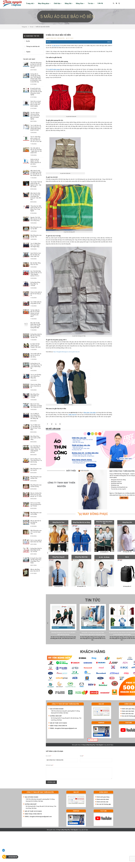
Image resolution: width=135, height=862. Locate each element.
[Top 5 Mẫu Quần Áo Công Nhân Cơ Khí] (26, 303)
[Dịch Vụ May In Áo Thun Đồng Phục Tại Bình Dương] (26, 460)
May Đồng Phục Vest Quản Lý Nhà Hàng (35, 437)
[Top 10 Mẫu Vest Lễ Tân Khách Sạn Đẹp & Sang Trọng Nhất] (26, 426)
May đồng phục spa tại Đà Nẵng (35, 513)
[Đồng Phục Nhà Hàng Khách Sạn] (104, 538)
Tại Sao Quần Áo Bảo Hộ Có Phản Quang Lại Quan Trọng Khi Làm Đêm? (35, 313)
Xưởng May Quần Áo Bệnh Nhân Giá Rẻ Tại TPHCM (36, 550)
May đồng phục (44, 3)
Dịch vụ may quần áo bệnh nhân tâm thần (36, 541)
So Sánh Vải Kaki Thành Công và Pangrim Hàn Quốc (35, 345)
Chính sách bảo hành (128, 711)
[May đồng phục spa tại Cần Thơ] (26, 236)
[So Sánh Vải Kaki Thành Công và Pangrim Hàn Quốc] (26, 345)
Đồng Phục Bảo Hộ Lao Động (81, 522)
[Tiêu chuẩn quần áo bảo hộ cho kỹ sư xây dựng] (26, 355)
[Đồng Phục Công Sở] (58, 572)
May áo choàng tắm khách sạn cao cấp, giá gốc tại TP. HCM (35, 494)
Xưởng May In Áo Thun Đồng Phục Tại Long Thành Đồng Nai (36, 366)
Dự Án (28, 41)
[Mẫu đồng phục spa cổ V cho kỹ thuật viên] (26, 532)
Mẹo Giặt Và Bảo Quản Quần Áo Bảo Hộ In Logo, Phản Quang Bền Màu (35, 325)
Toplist (28, 52)
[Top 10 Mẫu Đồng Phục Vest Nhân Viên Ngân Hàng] (26, 245)
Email (81, 756)
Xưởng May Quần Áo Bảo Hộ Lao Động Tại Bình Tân (36, 335)
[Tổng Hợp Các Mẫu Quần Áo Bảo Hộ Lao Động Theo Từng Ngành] (26, 206)
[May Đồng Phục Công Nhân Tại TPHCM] (26, 395)
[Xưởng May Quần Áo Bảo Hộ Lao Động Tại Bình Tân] (26, 335)
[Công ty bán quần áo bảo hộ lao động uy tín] (26, 293)
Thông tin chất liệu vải (33, 46)
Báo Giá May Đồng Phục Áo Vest (35, 263)
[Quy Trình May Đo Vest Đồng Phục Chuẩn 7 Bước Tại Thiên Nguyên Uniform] (26, 447)
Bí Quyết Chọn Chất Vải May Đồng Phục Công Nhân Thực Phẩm (35, 560)
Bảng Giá (68, 3)
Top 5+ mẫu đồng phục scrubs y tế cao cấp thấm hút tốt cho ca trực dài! (35, 139)
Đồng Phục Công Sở (58, 557)
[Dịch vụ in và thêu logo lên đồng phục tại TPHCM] (26, 504)
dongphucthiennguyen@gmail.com (66, 728)
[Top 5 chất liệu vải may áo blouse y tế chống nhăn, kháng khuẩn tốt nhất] (26, 127)
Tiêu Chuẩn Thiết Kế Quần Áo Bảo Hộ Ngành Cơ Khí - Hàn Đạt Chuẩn (36, 184)
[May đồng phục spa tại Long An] (26, 470)
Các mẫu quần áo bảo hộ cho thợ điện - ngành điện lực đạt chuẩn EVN (36, 150)
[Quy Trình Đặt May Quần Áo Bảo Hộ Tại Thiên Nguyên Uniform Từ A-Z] (26, 272)
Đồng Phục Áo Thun (58, 522)
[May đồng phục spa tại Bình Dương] (26, 486)
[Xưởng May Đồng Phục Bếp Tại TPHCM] (26, 284)
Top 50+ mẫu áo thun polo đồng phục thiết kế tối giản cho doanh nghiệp (35, 116)
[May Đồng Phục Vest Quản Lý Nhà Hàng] (26, 437)
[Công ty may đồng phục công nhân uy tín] (26, 386)
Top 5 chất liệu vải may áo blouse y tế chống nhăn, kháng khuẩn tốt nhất (35, 128)
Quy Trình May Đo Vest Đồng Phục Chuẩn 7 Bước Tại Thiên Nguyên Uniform (35, 449)
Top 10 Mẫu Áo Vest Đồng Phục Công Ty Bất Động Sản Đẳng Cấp (35, 416)
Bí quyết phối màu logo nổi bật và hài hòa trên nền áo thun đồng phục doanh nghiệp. (36, 91)
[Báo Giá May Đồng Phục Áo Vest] (26, 264)
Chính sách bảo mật (128, 713)
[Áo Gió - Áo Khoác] (104, 572)
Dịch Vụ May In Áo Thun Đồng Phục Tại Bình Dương (36, 460)
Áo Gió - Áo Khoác (104, 557)
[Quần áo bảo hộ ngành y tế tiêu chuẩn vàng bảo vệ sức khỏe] (26, 160)
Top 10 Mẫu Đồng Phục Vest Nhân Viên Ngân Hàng (35, 245)
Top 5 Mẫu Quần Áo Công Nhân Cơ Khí (35, 302)
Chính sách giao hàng (128, 708)
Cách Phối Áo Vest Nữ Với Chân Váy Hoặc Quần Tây (35, 254)
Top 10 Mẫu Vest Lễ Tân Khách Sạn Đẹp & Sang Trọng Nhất (35, 427)
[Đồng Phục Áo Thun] (58, 538)
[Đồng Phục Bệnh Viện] (81, 572)
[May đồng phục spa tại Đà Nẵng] (26, 514)
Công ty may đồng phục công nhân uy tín (35, 386)
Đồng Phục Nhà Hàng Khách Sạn (104, 522)
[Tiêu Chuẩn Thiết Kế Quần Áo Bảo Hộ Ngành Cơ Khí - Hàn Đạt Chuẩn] (26, 183)
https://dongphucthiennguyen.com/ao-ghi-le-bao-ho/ (66, 351)
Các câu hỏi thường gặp (103, 804)
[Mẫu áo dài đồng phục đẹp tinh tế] (26, 572)
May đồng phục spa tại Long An (35, 469)
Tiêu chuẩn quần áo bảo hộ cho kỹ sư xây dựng (35, 355)
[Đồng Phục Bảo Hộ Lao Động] (81, 538)
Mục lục (49, 41)
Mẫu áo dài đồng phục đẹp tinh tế (35, 570)
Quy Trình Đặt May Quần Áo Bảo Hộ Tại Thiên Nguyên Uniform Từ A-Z (35, 273)
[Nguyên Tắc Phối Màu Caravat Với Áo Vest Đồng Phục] (26, 218)
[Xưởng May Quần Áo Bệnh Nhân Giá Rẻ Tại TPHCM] (26, 550)
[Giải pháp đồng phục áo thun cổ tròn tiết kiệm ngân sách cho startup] (26, 64)
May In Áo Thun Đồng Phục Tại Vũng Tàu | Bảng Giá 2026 (36, 405)
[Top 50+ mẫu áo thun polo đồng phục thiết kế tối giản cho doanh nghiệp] (26, 114)
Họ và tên (48, 756)
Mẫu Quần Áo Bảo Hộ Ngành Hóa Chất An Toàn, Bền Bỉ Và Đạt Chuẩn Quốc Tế (35, 173)
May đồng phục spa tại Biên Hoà (35, 477)
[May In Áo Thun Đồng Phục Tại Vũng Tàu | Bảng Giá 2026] (26, 405)
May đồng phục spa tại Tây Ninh (35, 227)
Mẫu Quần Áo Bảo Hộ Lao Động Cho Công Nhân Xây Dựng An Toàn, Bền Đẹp (35, 196)
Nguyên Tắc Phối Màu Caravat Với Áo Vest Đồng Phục (35, 219)
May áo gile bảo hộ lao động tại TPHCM (35, 522)
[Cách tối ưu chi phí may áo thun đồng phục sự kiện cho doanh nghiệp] (26, 102)
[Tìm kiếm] (119, 3)
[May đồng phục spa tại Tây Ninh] (26, 228)
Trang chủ (25, 26)
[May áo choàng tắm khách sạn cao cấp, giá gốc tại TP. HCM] (26, 494)
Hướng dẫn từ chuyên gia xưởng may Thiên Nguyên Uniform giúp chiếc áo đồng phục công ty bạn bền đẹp (35, 78)
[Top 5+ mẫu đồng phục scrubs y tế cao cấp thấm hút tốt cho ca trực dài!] (26, 138)
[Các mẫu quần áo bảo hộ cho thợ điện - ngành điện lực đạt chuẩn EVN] (26, 149)
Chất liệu (57, 3)
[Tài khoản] (113, 3)
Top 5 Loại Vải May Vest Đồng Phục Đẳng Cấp (35, 376)
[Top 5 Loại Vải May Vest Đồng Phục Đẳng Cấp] (26, 376)
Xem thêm (124, 498)
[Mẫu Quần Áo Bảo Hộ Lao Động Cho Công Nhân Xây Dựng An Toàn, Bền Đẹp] (26, 194)
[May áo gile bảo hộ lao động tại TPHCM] (26, 522)
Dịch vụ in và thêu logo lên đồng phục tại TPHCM (35, 504)
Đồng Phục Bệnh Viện (81, 557)
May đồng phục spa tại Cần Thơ (35, 236)
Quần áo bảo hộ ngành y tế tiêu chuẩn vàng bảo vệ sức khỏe (35, 162)
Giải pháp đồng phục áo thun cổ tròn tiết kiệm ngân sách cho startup (36, 65)
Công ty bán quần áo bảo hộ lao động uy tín (36, 293)
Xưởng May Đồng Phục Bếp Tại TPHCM (35, 284)
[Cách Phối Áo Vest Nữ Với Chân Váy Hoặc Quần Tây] (26, 254)
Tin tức (31, 26)
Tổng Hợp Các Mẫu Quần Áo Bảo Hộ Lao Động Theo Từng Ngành (36, 208)
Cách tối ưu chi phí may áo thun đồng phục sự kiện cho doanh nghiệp (35, 104)
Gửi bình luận (51, 782)
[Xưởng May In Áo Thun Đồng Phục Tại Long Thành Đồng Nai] (26, 365)
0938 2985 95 (62, 725)
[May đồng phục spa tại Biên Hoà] (26, 478)
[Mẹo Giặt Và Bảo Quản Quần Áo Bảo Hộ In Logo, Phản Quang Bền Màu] (26, 324)
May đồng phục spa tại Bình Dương (35, 485)
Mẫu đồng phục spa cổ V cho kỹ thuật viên (35, 532)
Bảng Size (80, 3)
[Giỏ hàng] (116, 3)
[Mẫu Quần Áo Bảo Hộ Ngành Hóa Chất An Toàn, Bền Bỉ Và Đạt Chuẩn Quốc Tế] (26, 172)
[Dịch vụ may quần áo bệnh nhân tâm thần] (26, 541)
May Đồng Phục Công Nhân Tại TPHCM (34, 395)
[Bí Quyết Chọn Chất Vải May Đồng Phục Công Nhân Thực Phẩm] (26, 559)
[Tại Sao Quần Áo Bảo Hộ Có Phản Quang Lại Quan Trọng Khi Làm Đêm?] (26, 311)
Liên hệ (100, 3)
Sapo (112, 744)
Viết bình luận (49, 765)
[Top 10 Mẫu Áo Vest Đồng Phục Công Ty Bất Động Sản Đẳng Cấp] (26, 415)
